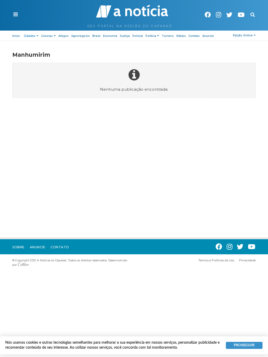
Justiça (125, 36)
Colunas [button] (47, 36)
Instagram (218, 15)
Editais (181, 36)
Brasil (96, 36)
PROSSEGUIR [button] (244, 345)
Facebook (207, 15)
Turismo (168, 36)
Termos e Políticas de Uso (216, 260)
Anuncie (208, 36)
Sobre (18, 247)
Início (16, 36)
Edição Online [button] (243, 35)
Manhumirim (31, 54)
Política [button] (151, 36)
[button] (15, 14)
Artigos (63, 36)
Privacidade (247, 260)
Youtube (241, 15)
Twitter (229, 15)
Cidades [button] (29, 36)
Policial (137, 36)
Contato (194, 36)
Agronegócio (80, 36)
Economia (110, 36)
